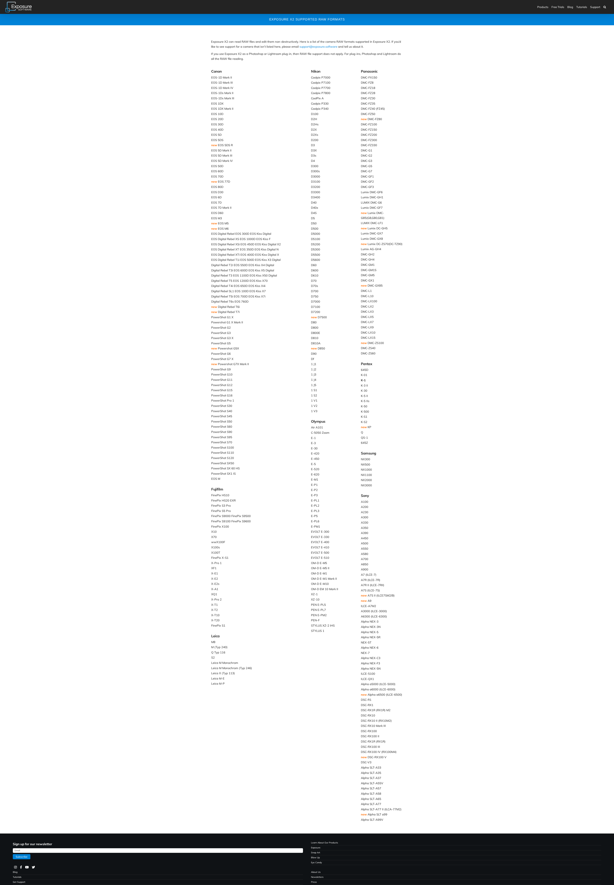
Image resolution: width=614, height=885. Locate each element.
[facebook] (21, 867)
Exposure (315, 847)
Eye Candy (316, 862)
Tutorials (17, 877)
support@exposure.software (318, 46)
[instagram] (15, 867)
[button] (604, 7)
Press (314, 882)
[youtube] (27, 867)
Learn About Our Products (324, 842)
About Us (316, 872)
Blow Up (315, 857)
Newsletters (317, 877)
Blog (15, 872)
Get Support (19, 882)
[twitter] (33, 867)
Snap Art (315, 852)
